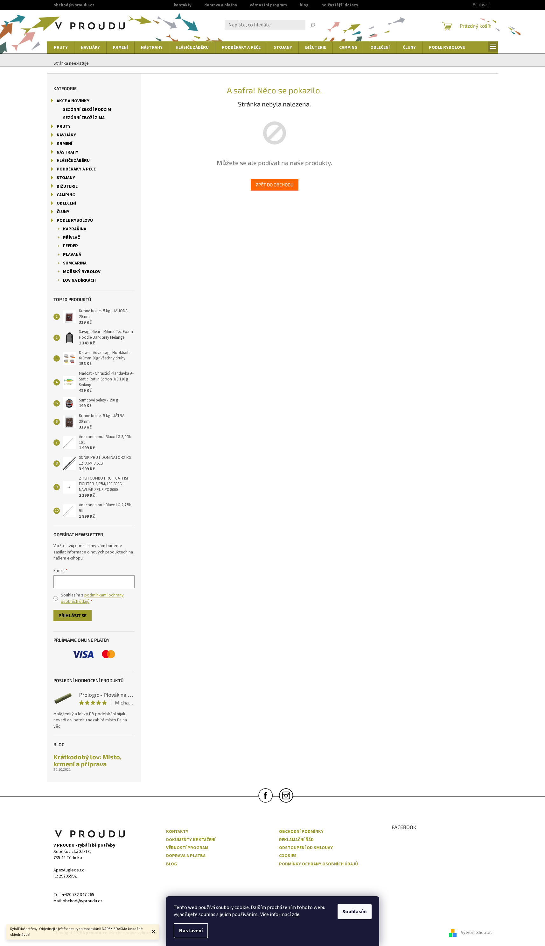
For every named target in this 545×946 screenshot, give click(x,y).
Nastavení (191, 930)
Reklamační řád (296, 840)
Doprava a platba (220, 5)
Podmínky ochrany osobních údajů (318, 864)
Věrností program (187, 848)
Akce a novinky (73, 101)
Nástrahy (67, 152)
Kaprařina (74, 229)
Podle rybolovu (75, 220)
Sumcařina (75, 263)
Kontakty (183, 5)
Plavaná (72, 254)
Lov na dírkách (79, 280)
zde (295, 914)
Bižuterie (67, 186)
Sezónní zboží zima (84, 118)
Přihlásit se (73, 615)
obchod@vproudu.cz (82, 901)
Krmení (64, 144)
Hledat (312, 26)
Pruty (64, 126)
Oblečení (66, 203)
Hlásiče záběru (73, 160)
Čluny (63, 212)
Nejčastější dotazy (339, 5)
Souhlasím (354, 911)
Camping (66, 195)
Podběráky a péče (76, 169)
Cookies (288, 856)
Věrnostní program (268, 5)
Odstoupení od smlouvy (306, 848)
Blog (304, 5)
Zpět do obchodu (274, 184)
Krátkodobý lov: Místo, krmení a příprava (87, 760)
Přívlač (71, 238)
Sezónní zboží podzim (87, 109)
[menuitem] (60, 47)
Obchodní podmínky (301, 832)
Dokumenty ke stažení (190, 840)
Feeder (70, 246)
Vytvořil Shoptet (476, 933)
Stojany (66, 178)
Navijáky (66, 135)
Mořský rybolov (82, 272)
